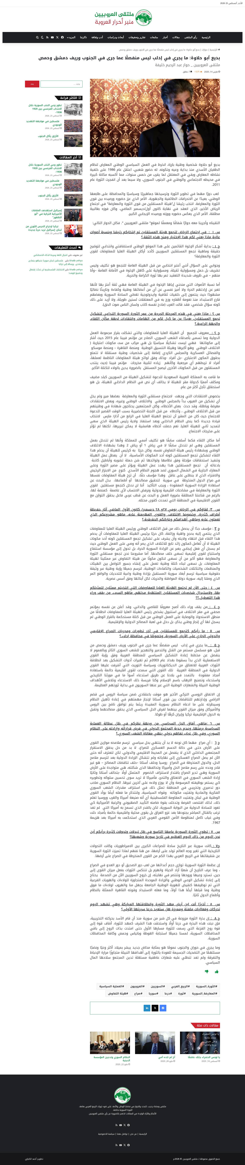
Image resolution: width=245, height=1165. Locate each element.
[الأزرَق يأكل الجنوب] (73, 140)
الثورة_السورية (205, 986)
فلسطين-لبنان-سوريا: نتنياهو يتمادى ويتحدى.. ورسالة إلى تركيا (55, 262)
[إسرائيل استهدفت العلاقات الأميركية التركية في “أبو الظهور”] (73, 215)
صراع (137, 993)
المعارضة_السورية (203, 993)
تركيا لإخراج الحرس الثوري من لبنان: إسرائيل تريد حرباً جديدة (44, 228)
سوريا (152, 993)
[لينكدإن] (147, 1008)
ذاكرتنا (83, 37)
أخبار (165, 37)
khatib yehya (76, 261)
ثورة (181, 993)
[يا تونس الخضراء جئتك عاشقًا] (200, 1043)
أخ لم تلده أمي (166, 1057)
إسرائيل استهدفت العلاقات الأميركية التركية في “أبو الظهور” (47, 214)
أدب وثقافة (97, 37)
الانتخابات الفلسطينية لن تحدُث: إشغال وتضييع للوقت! (55, 271)
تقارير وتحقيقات (136, 37)
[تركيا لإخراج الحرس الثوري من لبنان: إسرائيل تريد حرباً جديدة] (73, 231)
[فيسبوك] (163, 1008)
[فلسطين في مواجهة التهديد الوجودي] (73, 126)
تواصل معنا (122, 1134)
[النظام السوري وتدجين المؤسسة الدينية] (110, 1043)
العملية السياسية (110, 986)
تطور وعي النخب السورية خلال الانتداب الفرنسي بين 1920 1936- (45, 109)
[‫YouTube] (120, 1125)
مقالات (176, 37)
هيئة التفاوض (117, 993)
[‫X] (155, 1008)
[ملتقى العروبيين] (122, 17)
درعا (167, 993)
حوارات (205, 50)
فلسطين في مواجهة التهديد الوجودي (44, 123)
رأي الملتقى (190, 37)
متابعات (154, 37)
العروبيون (136, 986)
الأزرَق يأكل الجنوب (50, 136)
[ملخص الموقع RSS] (116, 1125)
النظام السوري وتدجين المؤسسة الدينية (112, 1059)
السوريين (157, 986)
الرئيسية (206, 37)
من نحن (133, 1134)
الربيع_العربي (179, 986)
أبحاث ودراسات (116, 37)
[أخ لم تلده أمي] (155, 1043)
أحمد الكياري (30, 1159)
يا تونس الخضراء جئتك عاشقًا (201, 1057)
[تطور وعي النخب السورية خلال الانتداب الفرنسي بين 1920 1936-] (73, 110)
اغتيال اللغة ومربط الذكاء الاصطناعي (50, 255)
